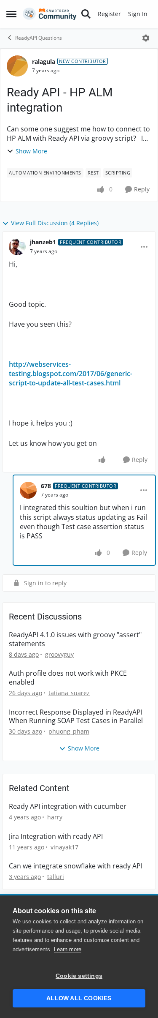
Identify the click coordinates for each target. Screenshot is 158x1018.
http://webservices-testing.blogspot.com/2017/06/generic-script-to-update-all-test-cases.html (70, 374)
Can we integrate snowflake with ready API (75, 866)
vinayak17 (64, 847)
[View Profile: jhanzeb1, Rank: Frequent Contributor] (17, 246)
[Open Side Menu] (11, 14)
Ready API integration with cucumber (67, 806)
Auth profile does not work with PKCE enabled (68, 678)
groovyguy (59, 654)
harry (54, 817)
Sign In (137, 14)
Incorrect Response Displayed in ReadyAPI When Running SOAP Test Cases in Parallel (76, 717)
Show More (31, 151)
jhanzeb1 (43, 242)
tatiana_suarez (69, 693)
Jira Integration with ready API (56, 836)
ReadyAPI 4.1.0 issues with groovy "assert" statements (75, 639)
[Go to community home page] (50, 14)
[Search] (86, 14)
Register (109, 14)
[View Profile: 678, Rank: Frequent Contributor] (28, 490)
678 (46, 486)
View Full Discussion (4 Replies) (55, 223)
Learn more (67, 949)
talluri (55, 877)
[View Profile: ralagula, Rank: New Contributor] (17, 65)
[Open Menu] (146, 38)
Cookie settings (79, 976)
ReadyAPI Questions (38, 37)
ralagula (43, 61)
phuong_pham (68, 731)
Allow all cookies (78, 998)
